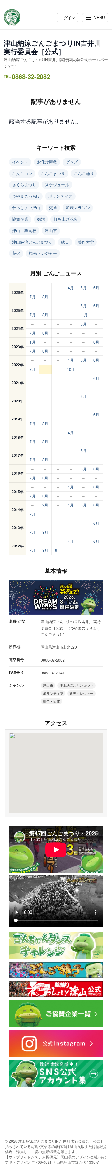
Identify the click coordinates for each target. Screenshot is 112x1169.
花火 (16, 253)
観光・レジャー (43, 253)
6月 (96, 287)
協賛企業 (20, 219)
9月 (58, 550)
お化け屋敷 (47, 162)
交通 (53, 207)
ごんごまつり (53, 173)
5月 (83, 287)
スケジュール (57, 184)
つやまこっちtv (26, 196)
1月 (32, 341)
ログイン (67, 17)
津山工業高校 (24, 230)
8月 (45, 296)
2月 (45, 504)
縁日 (65, 242)
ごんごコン (22, 173)
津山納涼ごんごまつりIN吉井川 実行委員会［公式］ (52, 47)
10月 (71, 369)
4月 (71, 287)
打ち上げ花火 (65, 219)
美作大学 (86, 242)
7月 (32, 296)
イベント (20, 162)
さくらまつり (24, 184)
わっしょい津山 (26, 207)
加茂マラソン (78, 207)
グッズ (72, 162)
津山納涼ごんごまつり (32, 242)
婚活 (41, 219)
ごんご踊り (84, 173)
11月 (84, 314)
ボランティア (60, 196)
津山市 (51, 230)
